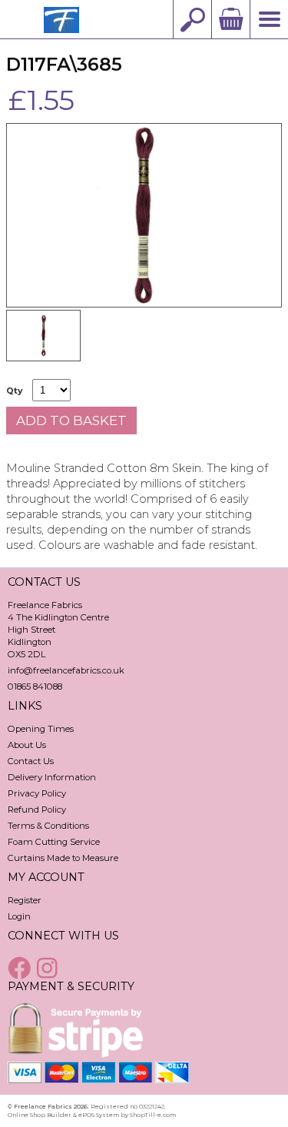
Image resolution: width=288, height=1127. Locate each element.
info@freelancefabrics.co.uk (66, 670)
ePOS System (98, 1115)
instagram (49, 967)
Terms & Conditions (48, 825)
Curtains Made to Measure (63, 858)
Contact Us (31, 761)
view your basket (230, 19)
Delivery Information (52, 777)
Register (24, 900)
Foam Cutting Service (54, 841)
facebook (21, 967)
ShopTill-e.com (153, 1115)
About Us (27, 745)
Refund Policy (37, 809)
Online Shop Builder (39, 1115)
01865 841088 (35, 686)
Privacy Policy (37, 793)
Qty (14, 391)
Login (19, 916)
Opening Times (41, 728)
